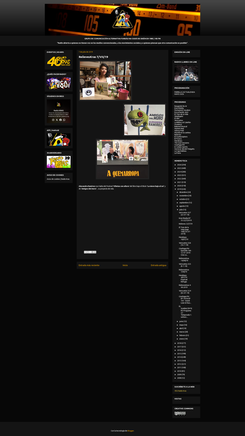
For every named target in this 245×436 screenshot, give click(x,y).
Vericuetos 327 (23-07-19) (185, 214)
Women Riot (179, 129)
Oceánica (178, 124)
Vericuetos (178, 120)
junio (181, 321)
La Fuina (177, 153)
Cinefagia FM (179, 145)
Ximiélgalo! (178, 116)
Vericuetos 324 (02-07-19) (185, 292)
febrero (182, 335)
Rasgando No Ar (180, 106)
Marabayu (178, 141)
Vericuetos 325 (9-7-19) (185, 265)
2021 (179, 182)
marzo (182, 332)
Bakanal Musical (180, 126)
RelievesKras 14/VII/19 (184, 259)
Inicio (125, 265)
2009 (179, 375)
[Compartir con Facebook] (92, 252)
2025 (179, 168)
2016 (179, 350)
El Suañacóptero (180, 137)
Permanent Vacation (182, 110)
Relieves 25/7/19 (185, 224)
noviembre (183, 196)
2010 (179, 371)
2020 (179, 186)
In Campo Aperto (181, 147)
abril (181, 328)
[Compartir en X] (90, 252)
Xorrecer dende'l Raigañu (184, 149)
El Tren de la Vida (181, 114)
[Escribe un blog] (87, 252)
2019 (179, 189)
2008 (179, 378)
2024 (179, 172)
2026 (179, 165)
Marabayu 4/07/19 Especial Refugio (183, 278)
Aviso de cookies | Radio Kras (58, 179)
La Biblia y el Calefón (182, 122)
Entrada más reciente (89, 265)
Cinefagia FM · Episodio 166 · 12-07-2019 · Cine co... (185, 252)
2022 (179, 179)
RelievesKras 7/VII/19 (184, 271)
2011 (179, 368)
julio (181, 210)
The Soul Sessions (181, 143)
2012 (179, 364)
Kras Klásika (179, 108)
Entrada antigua (158, 265)
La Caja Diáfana (180, 151)
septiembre (184, 203)
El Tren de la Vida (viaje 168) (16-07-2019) (185, 230)
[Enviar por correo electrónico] (85, 252)
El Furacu (178, 139)
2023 (179, 175)
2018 (179, 343)
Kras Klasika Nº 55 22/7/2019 (185, 219)
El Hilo (176, 118)
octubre (182, 199)
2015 (179, 354)
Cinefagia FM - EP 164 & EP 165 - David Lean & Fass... (185, 299)
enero (182, 339)
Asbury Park (179, 131)
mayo (181, 325)
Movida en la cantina (182, 133)
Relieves (177, 135)
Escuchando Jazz (181, 112)
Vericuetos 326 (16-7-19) (185, 244)
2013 (179, 361)
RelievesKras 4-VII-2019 (185, 286)
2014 (179, 357)
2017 (179, 347)
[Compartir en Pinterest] (95, 252)
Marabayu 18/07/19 (183, 238)
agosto (182, 206)
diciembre (183, 192)
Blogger (130, 431)
